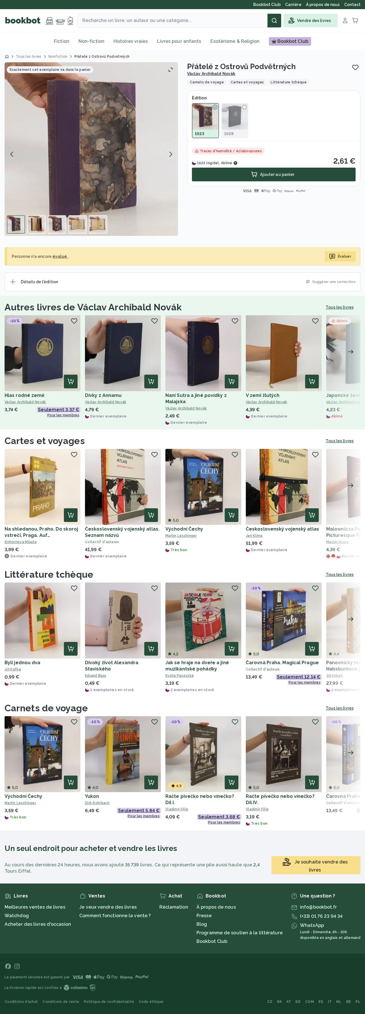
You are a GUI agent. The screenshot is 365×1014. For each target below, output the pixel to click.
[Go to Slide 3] (57, 224)
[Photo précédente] (12, 154)
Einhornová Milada (20, 542)
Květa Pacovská (179, 676)
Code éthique (151, 1002)
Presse (204, 915)
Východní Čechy (184, 529)
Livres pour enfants (179, 41)
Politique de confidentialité (109, 1002)
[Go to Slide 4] (77, 224)
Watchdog (17, 915)
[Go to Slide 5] (98, 224)
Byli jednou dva (22, 662)
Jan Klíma (254, 536)
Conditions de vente (60, 1002)
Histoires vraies (130, 41)
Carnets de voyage (46, 708)
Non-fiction (91, 41)
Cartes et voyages (45, 440)
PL (358, 1002)
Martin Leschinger (181, 536)
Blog (201, 924)
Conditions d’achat (21, 1002)
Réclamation (173, 907)
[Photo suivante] (170, 154)
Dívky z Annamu (103, 395)
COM (309, 1002)
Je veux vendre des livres (108, 907)
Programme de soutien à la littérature (239, 932)
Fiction (61, 41)
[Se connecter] (345, 20)
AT (288, 1002)
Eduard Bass (95, 676)
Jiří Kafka (13, 669)
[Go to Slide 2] (36, 224)
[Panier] (355, 20)
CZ (270, 1002)
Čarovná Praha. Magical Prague (282, 662)
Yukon (92, 796)
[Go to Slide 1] (16, 224)
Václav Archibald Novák (211, 73)
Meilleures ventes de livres (35, 907)
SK (279, 1002)
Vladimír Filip (176, 809)
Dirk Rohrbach (97, 803)
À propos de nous (216, 907)
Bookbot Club (211, 941)
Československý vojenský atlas (282, 529)
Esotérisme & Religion (235, 41)
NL (339, 1002)
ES (321, 1002)
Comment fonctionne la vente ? (115, 915)
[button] (91, 149)
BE (348, 1002)
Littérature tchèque (49, 574)
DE (298, 1002)
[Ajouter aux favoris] (355, 67)
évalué (60, 256)
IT (330, 1002)
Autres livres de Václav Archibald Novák (93, 307)
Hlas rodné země (25, 395)
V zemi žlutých (262, 395)
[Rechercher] (274, 20)
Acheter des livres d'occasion (38, 924)
